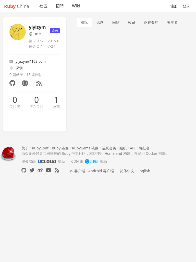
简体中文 (127, 170)
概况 (84, 22)
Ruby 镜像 (60, 148)
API (133, 148)
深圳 (19, 68)
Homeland (113, 153)
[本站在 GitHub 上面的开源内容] (23, 170)
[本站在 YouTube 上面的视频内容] (49, 170)
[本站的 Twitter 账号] (31, 170)
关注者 (14, 106)
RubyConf (40, 148)
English (144, 170)
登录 (186, 6)
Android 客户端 (101, 170)
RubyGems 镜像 (85, 148)
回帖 (115, 22)
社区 (43, 6)
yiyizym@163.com (31, 61)
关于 (25, 148)
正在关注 (36, 106)
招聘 (60, 6)
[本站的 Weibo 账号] (40, 170)
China (16, 6)
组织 (123, 148)
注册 (174, 6)
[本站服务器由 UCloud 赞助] (47, 161)
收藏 (56, 106)
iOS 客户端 (76, 170)
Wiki (76, 6)
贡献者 (144, 148)
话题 (100, 22)
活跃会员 (109, 148)
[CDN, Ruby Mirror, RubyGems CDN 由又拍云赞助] (91, 161)
